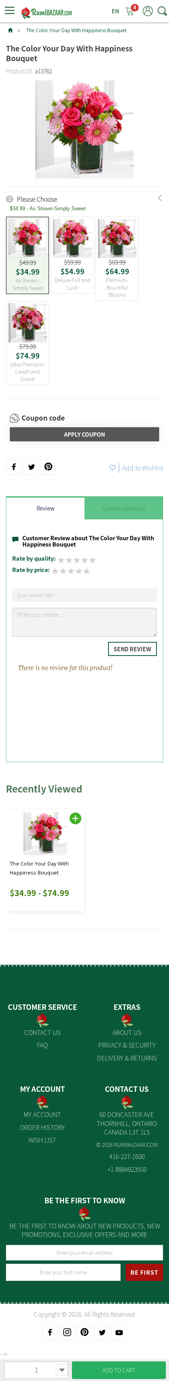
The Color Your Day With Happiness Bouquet (76, 30)
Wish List (42, 1139)
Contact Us (42, 1032)
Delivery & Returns (127, 1057)
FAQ (42, 1044)
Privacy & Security (127, 1044)
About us (126, 1032)
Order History (42, 1127)
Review (46, 508)
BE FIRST (144, 1272)
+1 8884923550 (127, 1169)
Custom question (124, 508)
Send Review (132, 649)
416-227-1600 (127, 1156)
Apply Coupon (84, 434)
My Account (42, 1114)
